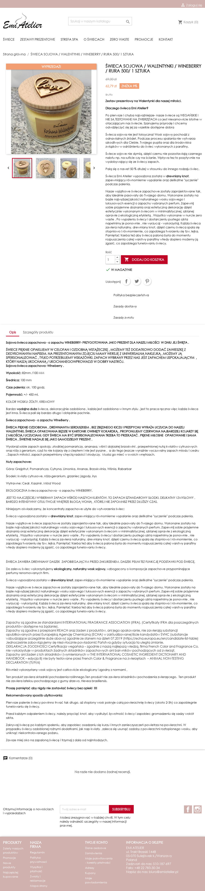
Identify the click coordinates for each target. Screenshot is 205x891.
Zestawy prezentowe (37, 39)
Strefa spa (69, 39)
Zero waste (119, 39)
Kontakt (166, 39)
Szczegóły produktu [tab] (38, 332)
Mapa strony (38, 886)
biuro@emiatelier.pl (163, 872)
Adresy (89, 868)
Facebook (188, 809)
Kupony (90, 873)
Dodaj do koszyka (144, 259)
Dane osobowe (95, 848)
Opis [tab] (12, 332)
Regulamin (37, 852)
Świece (9, 39)
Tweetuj (137, 281)
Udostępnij (126, 281)
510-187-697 (162, 864)
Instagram (198, 809)
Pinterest (147, 281)
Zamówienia (93, 853)
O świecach (94, 39)
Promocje (144, 39)
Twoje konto (96, 842)
